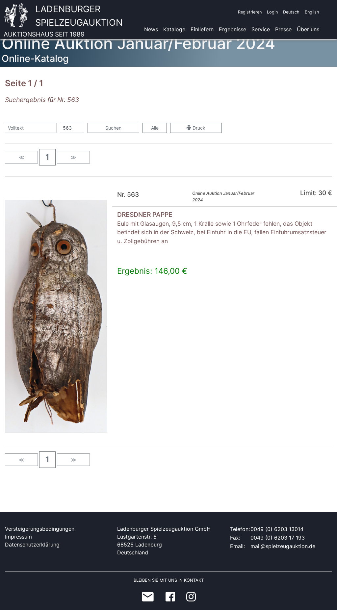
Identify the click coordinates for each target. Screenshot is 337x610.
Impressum (18, 536)
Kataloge (174, 29)
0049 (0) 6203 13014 (276, 529)
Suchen (113, 128)
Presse (283, 29)
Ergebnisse (232, 29)
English (312, 12)
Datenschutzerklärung (32, 544)
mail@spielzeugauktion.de (282, 546)
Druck (198, 128)
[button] (47, 157)
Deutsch (291, 12)
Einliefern (202, 29)
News (151, 29)
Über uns (308, 29)
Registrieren (250, 12)
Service (260, 29)
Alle (155, 128)
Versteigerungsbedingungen (39, 528)
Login (272, 12)
